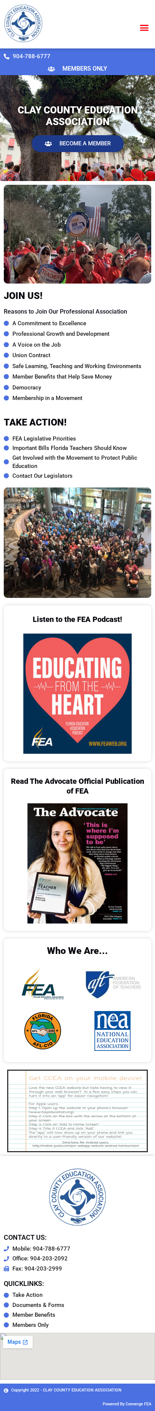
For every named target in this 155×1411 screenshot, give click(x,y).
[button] (144, 27)
